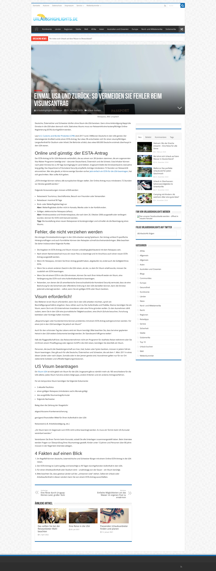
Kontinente (47, 29)
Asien (101, 29)
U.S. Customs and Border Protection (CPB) (57, 136)
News (142, 301)
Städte (78, 29)
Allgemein (144, 255)
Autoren (46, 6)
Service (79, 6)
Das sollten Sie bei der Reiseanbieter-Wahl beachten (49, 529)
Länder (58, 29)
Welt (86, 29)
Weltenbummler (93, 6)
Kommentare (160, 137)
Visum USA (42, 372)
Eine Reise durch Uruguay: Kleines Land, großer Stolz (53, 493)
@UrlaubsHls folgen (145, 233)
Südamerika (171, 29)
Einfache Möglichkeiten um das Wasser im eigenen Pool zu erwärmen (111, 494)
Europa (135, 29)
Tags (172, 137)
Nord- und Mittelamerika (151, 29)
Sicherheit (144, 328)
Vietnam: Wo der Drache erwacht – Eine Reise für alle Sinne (165, 146)
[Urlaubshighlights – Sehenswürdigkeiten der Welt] (56, 16)
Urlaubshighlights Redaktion (49, 110)
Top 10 (143, 342)
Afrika (93, 29)
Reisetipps (144, 319)
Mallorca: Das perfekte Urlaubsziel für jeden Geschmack (71, 38)
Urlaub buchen (65, 91)
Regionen (68, 29)
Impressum (69, 6)
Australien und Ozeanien (118, 29)
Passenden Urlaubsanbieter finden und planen (114, 527)
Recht (142, 310)
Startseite (36, 6)
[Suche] (182, 5)
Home (45, 91)
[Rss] (165, 5)
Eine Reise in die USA (79, 526)
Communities (145, 278)
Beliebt (148, 137)
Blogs (142, 274)
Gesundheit (145, 287)
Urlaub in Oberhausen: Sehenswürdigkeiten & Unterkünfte (163, 184)
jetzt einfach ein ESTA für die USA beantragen (109, 171)
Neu (140, 137)
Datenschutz (57, 6)
